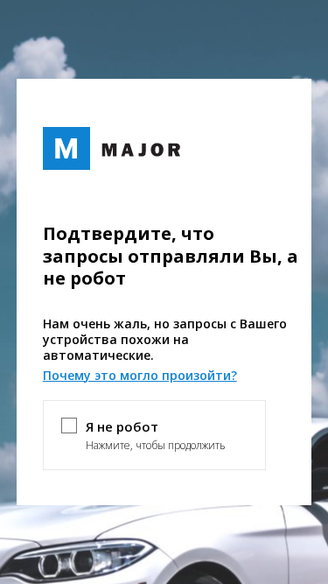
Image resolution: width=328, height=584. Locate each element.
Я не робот (122, 426)
